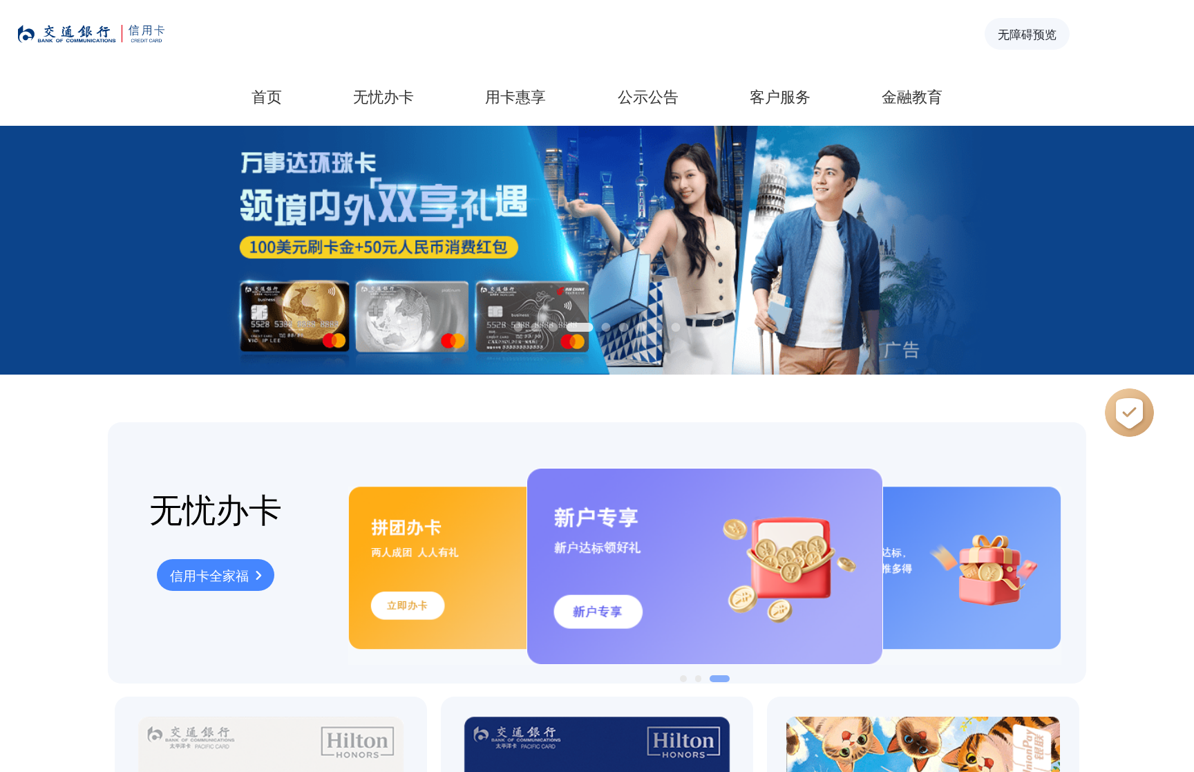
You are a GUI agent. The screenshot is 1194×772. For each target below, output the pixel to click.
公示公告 (648, 95)
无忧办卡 (383, 95)
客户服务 (780, 95)
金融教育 (912, 95)
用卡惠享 (515, 95)
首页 (267, 95)
